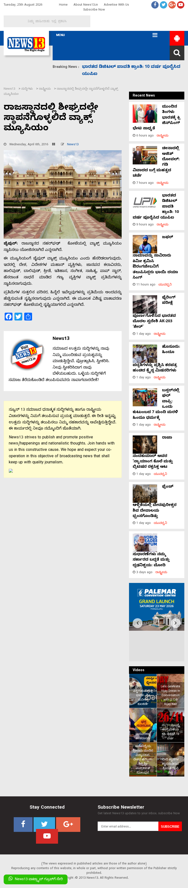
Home (63, 5)
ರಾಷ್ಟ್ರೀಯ (162, 136)
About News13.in (85, 5)
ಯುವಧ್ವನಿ (165, 285)
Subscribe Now (94, 10)
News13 (73, 145)
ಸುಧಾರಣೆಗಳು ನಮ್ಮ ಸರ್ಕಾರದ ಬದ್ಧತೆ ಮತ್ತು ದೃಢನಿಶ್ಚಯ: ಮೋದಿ (151, 560)
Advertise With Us (116, 5)
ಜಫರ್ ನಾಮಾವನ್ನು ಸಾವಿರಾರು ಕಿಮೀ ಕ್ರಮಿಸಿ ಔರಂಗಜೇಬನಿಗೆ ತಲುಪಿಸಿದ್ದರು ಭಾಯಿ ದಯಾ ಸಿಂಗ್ (155, 258)
